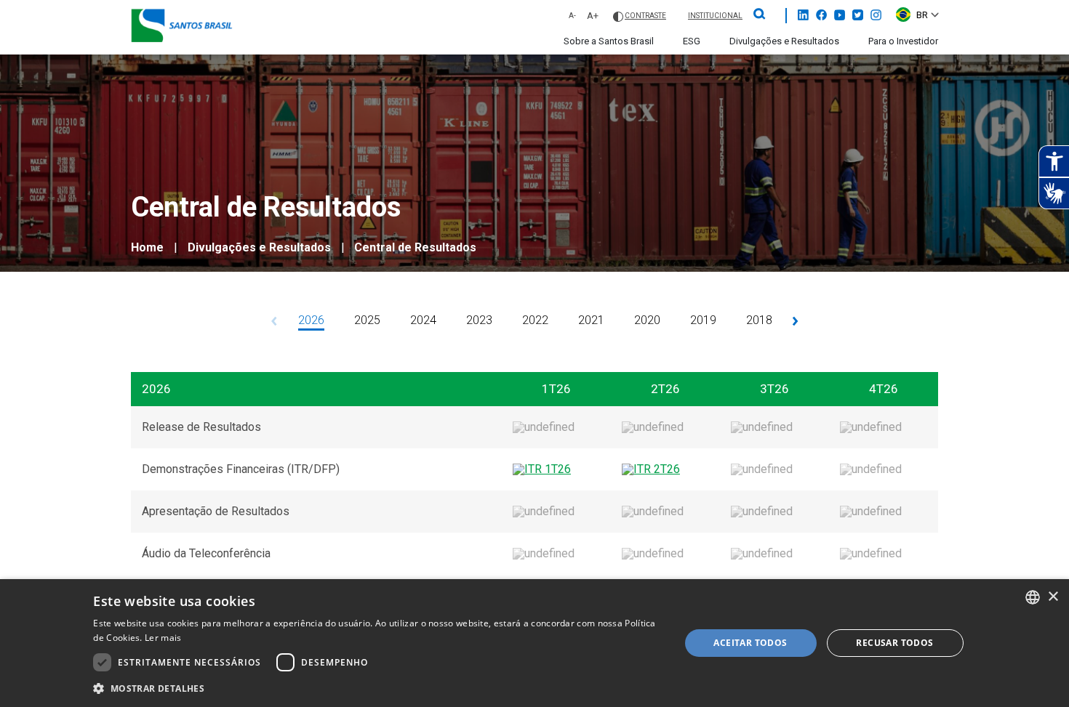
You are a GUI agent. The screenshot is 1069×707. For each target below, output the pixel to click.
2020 (647, 320)
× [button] (1052, 596)
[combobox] (1032, 597)
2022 (535, 320)
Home (147, 247)
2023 (479, 320)
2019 (703, 320)
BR (922, 14)
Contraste (645, 16)
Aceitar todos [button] (750, 643)
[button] (377, 687)
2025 (367, 320)
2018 (759, 320)
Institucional (715, 16)
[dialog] (534, 643)
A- (572, 15)
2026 (311, 320)
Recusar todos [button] (894, 643)
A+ (592, 15)
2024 (423, 320)
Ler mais (163, 637)
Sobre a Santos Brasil (609, 41)
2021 (591, 320)
